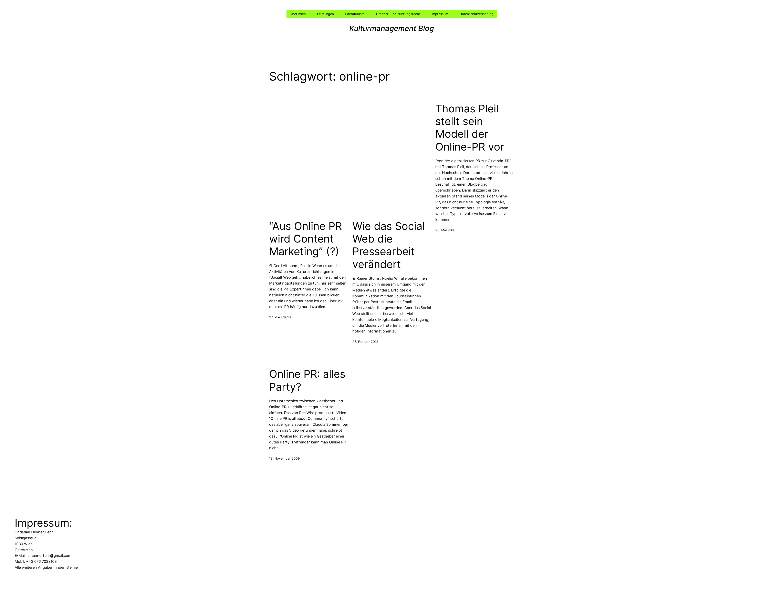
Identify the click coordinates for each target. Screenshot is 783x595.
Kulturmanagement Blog (391, 28)
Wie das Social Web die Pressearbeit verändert (388, 245)
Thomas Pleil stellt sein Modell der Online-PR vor (469, 127)
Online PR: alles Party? (307, 380)
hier (76, 567)
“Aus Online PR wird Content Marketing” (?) (305, 239)
